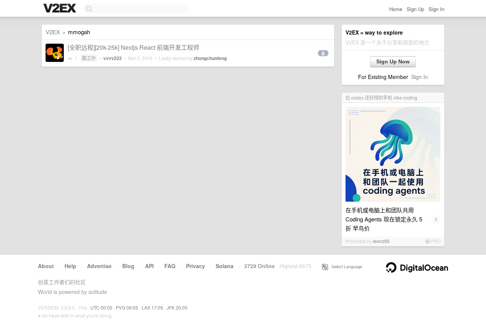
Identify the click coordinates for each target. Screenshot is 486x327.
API (149, 266)
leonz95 (381, 241)
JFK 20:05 (177, 307)
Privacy (195, 266)
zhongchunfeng (210, 58)
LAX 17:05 (152, 307)
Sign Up (415, 9)
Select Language (345, 266)
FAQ (169, 266)
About (46, 266)
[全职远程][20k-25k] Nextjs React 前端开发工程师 (133, 47)
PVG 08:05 (127, 307)
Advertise (99, 266)
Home (395, 9)
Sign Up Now (393, 61)
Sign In (436, 9)
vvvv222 (112, 58)
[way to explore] (61, 8)
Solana (225, 266)
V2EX (53, 32)
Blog (128, 266)
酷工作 (89, 58)
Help (70, 266)
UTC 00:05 (101, 307)
